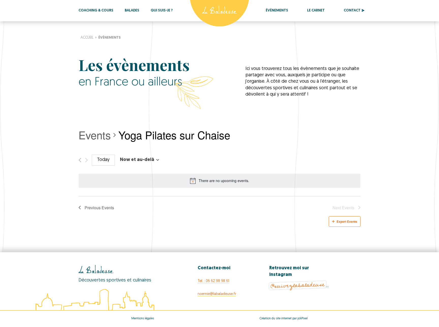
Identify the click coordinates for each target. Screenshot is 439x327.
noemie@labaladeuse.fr (217, 294)
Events (95, 135)
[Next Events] (86, 160)
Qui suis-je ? (162, 10)
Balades (132, 10)
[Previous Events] (80, 160)
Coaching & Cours (96, 10)
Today (103, 160)
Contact (352, 10)
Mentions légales (142, 318)
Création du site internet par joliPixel (284, 318)
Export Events (347, 221)
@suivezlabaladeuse (297, 285)
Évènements (277, 10)
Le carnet (316, 10)
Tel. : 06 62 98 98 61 (213, 281)
